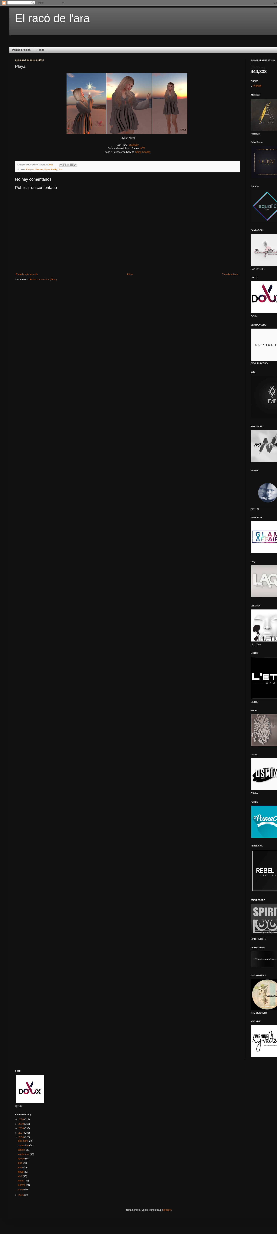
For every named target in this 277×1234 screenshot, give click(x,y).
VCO (142, 148)
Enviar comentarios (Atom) (43, 279)
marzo (21, 1180)
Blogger (167, 1210)
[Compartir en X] (68, 165)
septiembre (24, 1154)
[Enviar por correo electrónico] (61, 165)
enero (21, 1189)
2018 (21, 1128)
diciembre (23, 1141)
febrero (22, 1185)
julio (20, 1163)
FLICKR (257, 86)
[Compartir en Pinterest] (75, 165)
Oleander (134, 145)
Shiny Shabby (143, 152)
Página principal (21, 49)
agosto (21, 1158)
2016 (21, 1137)
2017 (21, 1133)
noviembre (23, 1145)
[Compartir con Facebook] (71, 165)
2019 (21, 1124)
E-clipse (30, 169)
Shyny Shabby (50, 169)
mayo (21, 1172)
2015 (21, 1195)
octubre (22, 1149)
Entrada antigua (230, 274)
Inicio (130, 274)
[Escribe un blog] (64, 165)
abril (20, 1176)
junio (20, 1167)
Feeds (40, 49)
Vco (60, 169)
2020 (21, 1119)
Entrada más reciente (27, 274)
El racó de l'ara (52, 18)
